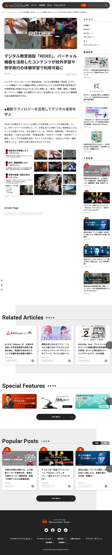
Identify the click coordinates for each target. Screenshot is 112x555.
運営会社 (61, 538)
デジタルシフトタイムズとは (20, 538)
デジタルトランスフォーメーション (30, 213)
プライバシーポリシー (93, 538)
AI (84, 41)
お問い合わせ (75, 538)
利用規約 (62, 542)
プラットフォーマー (90, 45)
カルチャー (87, 33)
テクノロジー (88, 37)
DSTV (83, 5)
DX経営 (86, 25)
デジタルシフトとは (44, 538)
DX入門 (86, 29)
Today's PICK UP (71, 74)
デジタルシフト (11, 213)
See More (56, 417)
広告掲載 (49, 542)
